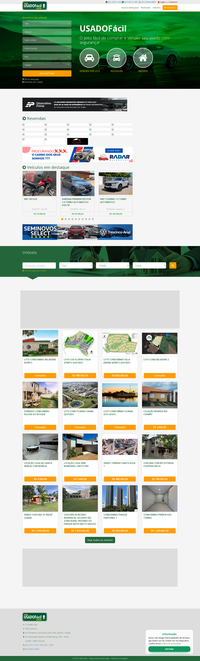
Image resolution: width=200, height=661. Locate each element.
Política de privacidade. (171, 643)
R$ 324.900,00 (115, 214)
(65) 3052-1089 (131, 2)
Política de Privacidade (119, 658)
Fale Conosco (31, 628)
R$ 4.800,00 (159, 427)
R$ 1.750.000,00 (40, 530)
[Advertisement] (157, 138)
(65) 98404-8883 (148, 2)
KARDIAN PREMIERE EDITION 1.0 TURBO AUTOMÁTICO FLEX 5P (38, 202)
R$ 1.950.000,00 (80, 530)
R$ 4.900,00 (40, 479)
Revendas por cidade (33, 82)
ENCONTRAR (47, 73)
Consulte (40, 375)
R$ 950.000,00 (120, 530)
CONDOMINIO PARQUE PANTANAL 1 (115, 516)
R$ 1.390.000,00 (159, 530)
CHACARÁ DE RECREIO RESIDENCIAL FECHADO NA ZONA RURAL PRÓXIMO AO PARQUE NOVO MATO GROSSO (80, 519)
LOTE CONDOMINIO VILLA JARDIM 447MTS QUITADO (117, 361)
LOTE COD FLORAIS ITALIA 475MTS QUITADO (77, 361)
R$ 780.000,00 (159, 479)
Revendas (146, 7)
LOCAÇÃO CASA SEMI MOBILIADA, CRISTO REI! (76, 465)
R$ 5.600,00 (80, 479)
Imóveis (156, 7)
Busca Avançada (130, 7)
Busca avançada (31, 79)
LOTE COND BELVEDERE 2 (156, 359)
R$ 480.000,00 (120, 479)
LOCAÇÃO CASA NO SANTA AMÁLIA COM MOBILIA (38, 465)
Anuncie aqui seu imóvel (35, 270)
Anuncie (171, 7)
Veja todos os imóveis (100, 540)
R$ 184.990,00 (77, 214)
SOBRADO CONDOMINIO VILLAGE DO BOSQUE (36, 413)
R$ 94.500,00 (39, 214)
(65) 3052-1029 (114, 2)
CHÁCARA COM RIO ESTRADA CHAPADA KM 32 (158, 465)
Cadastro (173, 2)
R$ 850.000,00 (120, 375)
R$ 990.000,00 (80, 375)
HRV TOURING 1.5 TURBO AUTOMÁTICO (75, 201)
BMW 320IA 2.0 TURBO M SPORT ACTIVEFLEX (113, 201)
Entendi (169, 649)
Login (163, 2)
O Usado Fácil (31, 624)
